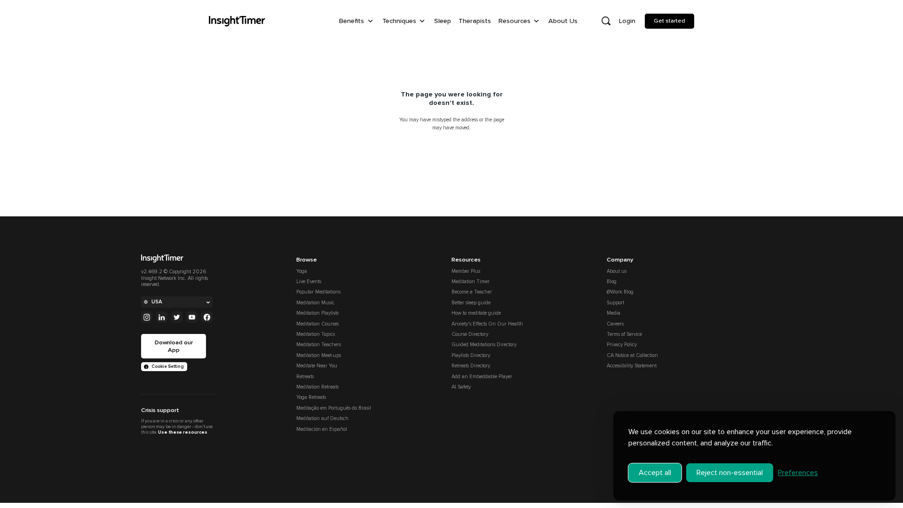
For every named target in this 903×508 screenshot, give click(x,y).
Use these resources (182, 432)
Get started (669, 20)
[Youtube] (192, 317)
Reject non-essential (730, 472)
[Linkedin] (161, 317)
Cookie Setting (167, 366)
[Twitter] (176, 317)
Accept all (655, 472)
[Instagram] (146, 317)
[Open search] (605, 21)
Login (627, 21)
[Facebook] (207, 317)
